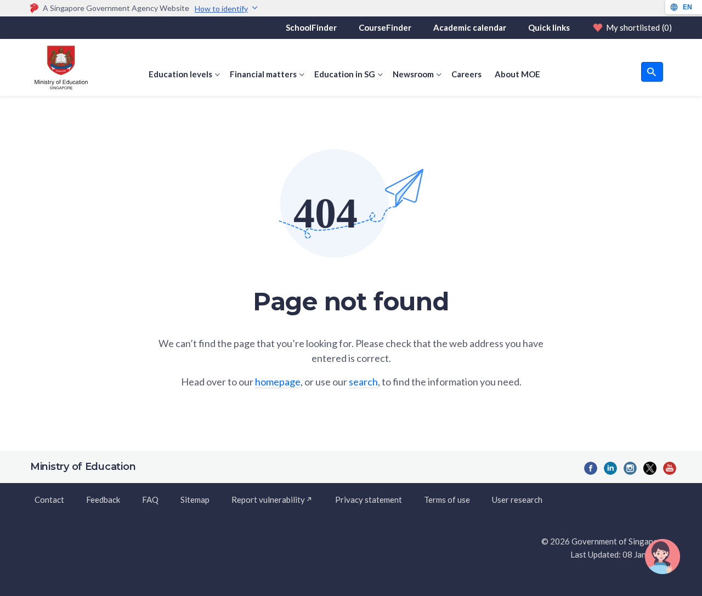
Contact (49, 499)
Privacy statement (368, 499)
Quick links (549, 27)
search (363, 382)
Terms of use (447, 499)
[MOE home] (59, 67)
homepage (278, 382)
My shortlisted (639, 27)
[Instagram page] (630, 468)
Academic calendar (469, 27)
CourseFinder (385, 27)
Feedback (103, 499)
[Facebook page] (590, 468)
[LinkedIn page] (610, 468)
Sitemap (195, 499)
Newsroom (413, 74)
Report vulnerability (268, 499)
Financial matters (263, 74)
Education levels (180, 74)
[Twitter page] (649, 468)
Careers (466, 74)
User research (517, 499)
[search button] (652, 72)
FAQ (150, 499)
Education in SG (344, 74)
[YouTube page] (669, 468)
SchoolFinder (311, 27)
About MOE (517, 74)
